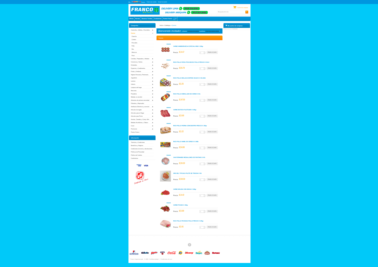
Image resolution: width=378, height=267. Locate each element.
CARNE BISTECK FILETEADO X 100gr (184, 110)
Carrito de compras (242, 7)
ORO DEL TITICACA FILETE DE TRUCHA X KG (187, 173)
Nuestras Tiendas (147, 18)
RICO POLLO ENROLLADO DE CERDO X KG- (187, 94)
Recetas (137, 18)
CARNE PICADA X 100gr (180, 205)
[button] (246, 12)
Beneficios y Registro (137, 145)
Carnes (174, 25)
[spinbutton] (201, 53)
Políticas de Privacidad (137, 152)
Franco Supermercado (136, 259)
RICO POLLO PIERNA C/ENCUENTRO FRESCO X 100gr (190, 125)
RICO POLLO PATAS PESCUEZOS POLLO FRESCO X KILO (191, 62)
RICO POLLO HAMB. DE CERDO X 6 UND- (186, 141)
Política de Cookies (136, 155)
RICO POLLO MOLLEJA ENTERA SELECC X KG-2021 (189, 78)
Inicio (161, 25)
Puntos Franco (167, 18)
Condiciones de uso (166, 259)
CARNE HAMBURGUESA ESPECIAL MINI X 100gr (188, 46)
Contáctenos (157, 18)
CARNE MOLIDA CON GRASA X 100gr (184, 189)
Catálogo (167, 25)
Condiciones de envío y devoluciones (141, 149)
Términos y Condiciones (138, 142)
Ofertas (131, 18)
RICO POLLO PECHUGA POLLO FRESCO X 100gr (188, 221)
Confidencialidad (153, 259)
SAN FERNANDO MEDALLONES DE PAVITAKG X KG (189, 157)
